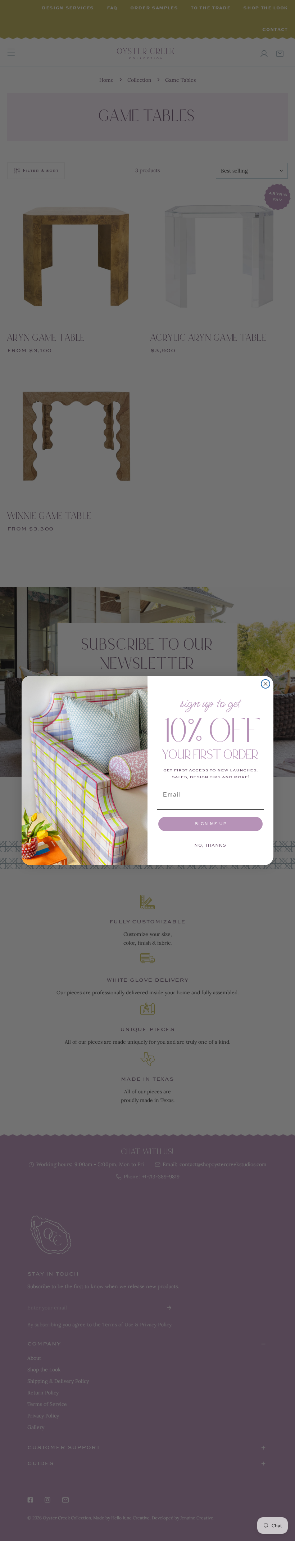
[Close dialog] (265, 684)
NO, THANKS (210, 845)
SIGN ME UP (211, 823)
